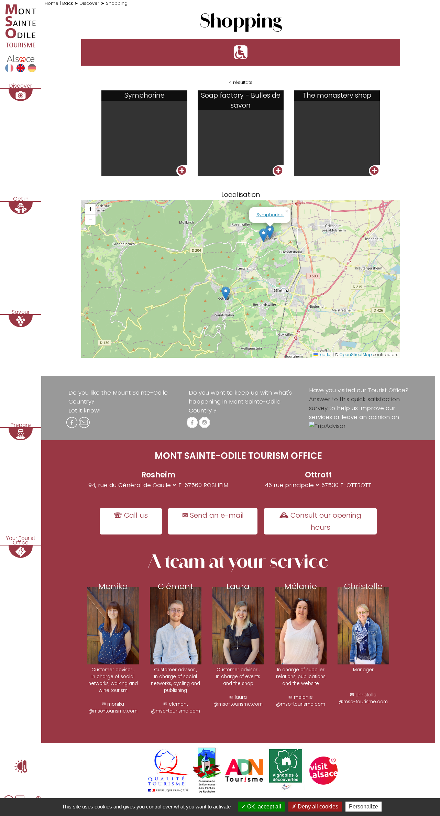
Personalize (363, 806)
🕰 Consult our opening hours (320, 521)
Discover (90, 3)
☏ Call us (130, 515)
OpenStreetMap (356, 354)
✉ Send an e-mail (213, 515)
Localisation (240, 194)
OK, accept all (263, 806)
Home (52, 3)
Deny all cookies (317, 806)
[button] (263, 235)
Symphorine (270, 214)
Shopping (117, 3)
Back (68, 3)
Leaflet (325, 354)
